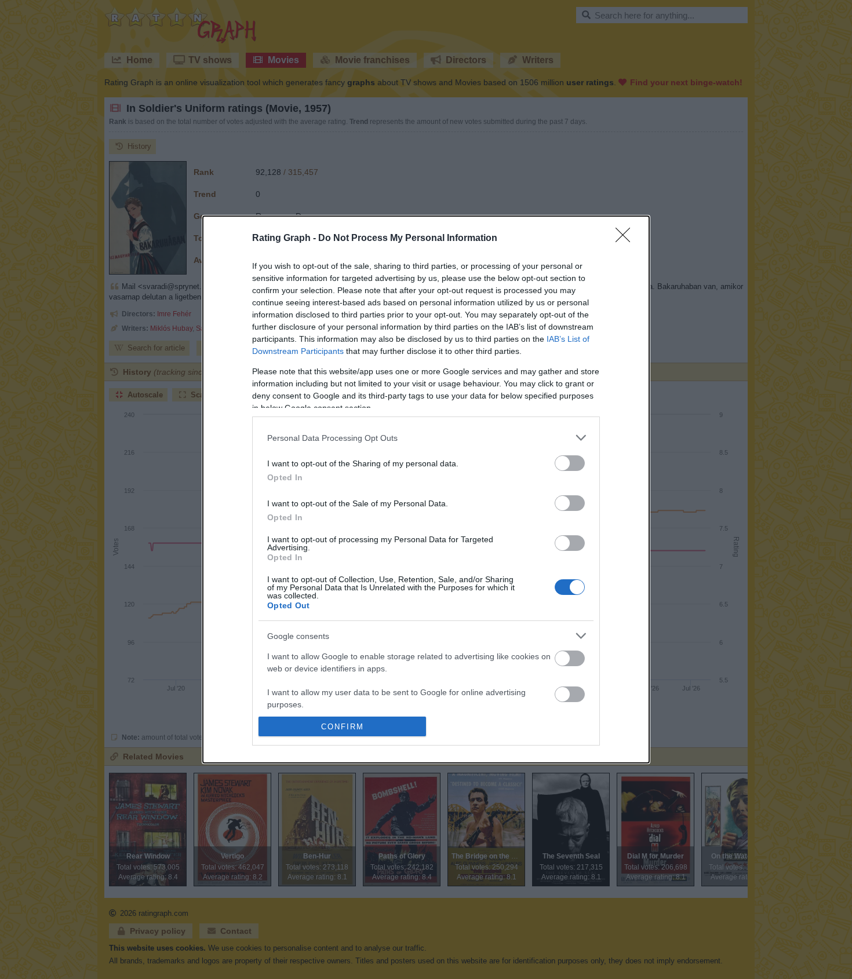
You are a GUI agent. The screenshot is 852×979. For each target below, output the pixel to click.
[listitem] (426, 438)
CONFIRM (342, 726)
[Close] (627, 239)
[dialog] (426, 489)
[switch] (570, 463)
